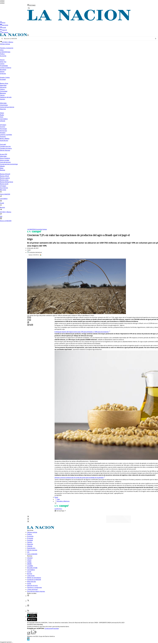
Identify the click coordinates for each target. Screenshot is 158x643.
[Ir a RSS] (28, 611)
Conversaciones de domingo (9, 164)
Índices (2, 71)
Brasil (56, 497)
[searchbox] (78, 39)
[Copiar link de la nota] (28, 322)
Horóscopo (3, 131)
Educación (3, 87)
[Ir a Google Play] (32, 617)
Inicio (3, 22)
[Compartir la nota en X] (30, 325)
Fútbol (2, 113)
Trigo (58, 499)
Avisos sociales (4, 160)
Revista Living (4, 180)
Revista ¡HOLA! (4, 176)
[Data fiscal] (28, 640)
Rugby (2, 115)
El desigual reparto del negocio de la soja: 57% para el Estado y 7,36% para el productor (82, 332)
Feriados (2, 133)
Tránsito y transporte (6, 48)
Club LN (4, 30)
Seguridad (3, 85)
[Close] (28, 516)
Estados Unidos (5, 77)
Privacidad (55, 628)
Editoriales (3, 103)
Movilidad (3, 69)
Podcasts (3, 136)
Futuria (2, 60)
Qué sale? (3, 144)
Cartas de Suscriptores (7, 107)
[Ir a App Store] (32, 620)
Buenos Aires (4, 83)
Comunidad (3, 91)
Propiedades (4, 66)
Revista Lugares (5, 178)
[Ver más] (56, 503)
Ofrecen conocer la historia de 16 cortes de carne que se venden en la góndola (79, 477)
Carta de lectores (5, 162)
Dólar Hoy (3, 62)
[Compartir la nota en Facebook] (28, 325)
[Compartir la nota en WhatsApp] (30, 320)
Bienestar (3, 93)
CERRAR (2, 1)
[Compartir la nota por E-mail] (32, 325)
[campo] (34, 232)
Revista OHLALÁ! (5, 174)
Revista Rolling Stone (6, 182)
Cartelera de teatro (6, 148)
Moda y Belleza (4, 138)
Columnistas (4, 105)
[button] (79, 127)
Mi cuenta (5, 32)
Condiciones (48, 628)
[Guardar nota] (28, 317)
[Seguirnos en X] (28, 601)
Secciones (5, 25)
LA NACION (31, 229)
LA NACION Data (5, 52)
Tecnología (3, 129)
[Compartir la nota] (28, 320)
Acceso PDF (3, 154)
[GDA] (32, 634)
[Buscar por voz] (155, 38)
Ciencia (2, 95)
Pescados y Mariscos (63, 501)
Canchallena (4, 119)
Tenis (1, 117)
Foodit (4, 27)
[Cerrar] (28, 35)
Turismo (2, 127)
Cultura (2, 89)
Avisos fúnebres (5, 158)
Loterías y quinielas (6, 134)
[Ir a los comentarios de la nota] (30, 317)
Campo (2, 64)
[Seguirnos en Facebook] (28, 596)
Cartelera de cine (5, 146)
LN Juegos (3, 125)
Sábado (2, 166)
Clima (1, 50)
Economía (38, 229)
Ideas (1, 168)
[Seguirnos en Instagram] (28, 606)
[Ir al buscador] (28, 8)
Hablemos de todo (6, 97)
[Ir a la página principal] (79, 20)
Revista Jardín (4, 184)
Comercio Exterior (5, 68)
